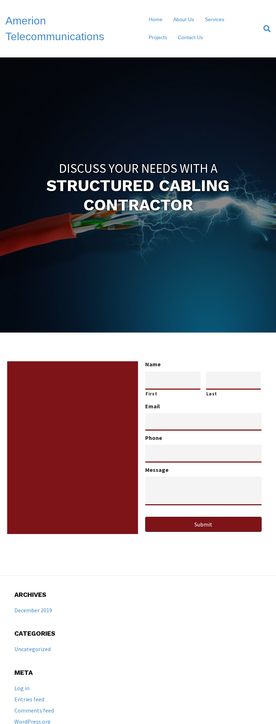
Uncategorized (32, 649)
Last (211, 394)
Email (152, 406)
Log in (21, 688)
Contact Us (190, 37)
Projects (158, 37)
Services (214, 19)
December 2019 (33, 610)
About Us (183, 19)
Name (153, 364)
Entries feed (29, 699)
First (151, 394)
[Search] (264, 28)
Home (155, 19)
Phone (153, 437)
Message (157, 469)
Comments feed (34, 710)
